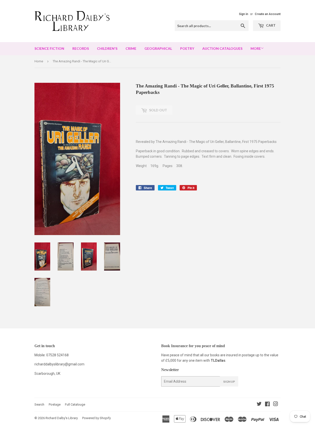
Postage (55, 404)
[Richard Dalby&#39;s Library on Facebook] (267, 405)
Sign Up (229, 381)
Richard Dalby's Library (62, 418)
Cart (270, 25)
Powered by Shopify (96, 418)
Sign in (243, 14)
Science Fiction (49, 48)
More (256, 48)
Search (39, 404)
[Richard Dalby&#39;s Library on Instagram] (275, 405)
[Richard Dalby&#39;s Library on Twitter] (259, 405)
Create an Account (268, 14)
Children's (107, 48)
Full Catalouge (75, 404)
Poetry (187, 48)
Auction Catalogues (222, 48)
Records (80, 48)
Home (38, 61)
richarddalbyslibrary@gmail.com (59, 364)
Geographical (158, 48)
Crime (131, 48)
